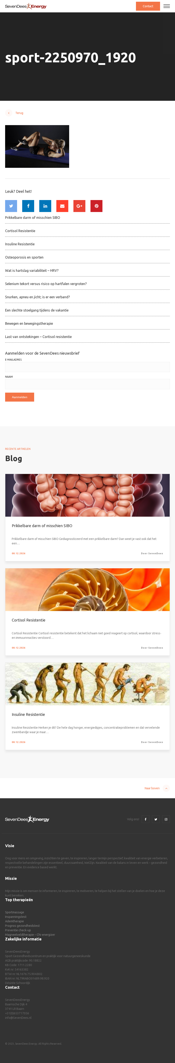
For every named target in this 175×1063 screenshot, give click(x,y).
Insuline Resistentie (20, 244)
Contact (148, 6)
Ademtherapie (14, 921)
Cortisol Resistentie (20, 231)
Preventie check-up (18, 930)
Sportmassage (14, 912)
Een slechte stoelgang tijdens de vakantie (37, 310)
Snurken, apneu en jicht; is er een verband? (37, 297)
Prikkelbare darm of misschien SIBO (32, 217)
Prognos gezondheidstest (22, 925)
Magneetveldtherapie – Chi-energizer (30, 934)
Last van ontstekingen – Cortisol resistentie (38, 337)
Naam (9, 377)
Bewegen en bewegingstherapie (29, 323)
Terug (19, 112)
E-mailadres (13, 359)
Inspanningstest (15, 916)
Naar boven (152, 788)
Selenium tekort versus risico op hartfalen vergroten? (46, 284)
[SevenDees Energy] (26, 6)
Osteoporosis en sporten (24, 257)
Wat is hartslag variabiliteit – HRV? (31, 270)
